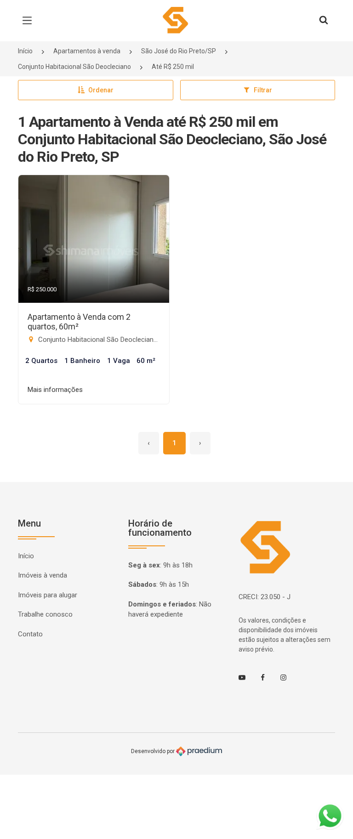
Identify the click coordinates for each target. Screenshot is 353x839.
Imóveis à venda (42, 575)
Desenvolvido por (153, 751)
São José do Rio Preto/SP (178, 51)
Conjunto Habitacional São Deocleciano (74, 66)
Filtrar (263, 90)
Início (25, 51)
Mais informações (55, 389)
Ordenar (101, 90)
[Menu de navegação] (29, 20)
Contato (30, 634)
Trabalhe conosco (45, 614)
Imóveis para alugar (47, 595)
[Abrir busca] (323, 20)
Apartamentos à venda (86, 51)
